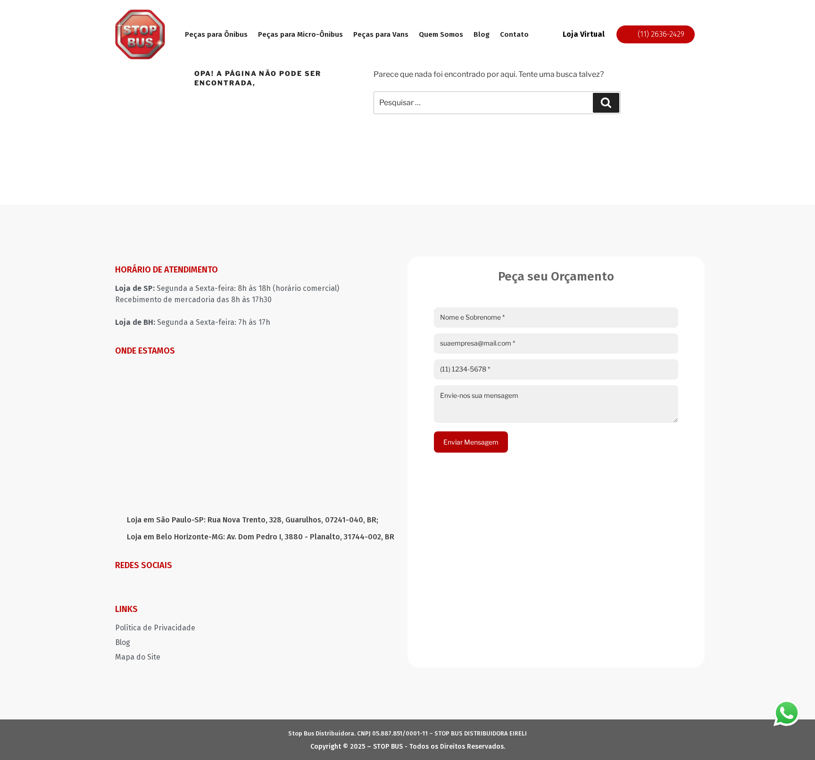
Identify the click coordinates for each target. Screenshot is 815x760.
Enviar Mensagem (471, 442)
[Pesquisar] (606, 103)
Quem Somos (441, 34)
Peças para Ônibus (216, 34)
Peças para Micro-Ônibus (300, 34)
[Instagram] (122, 585)
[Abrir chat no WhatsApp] (787, 713)
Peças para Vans (380, 34)
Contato (514, 34)
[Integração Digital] (635, 744)
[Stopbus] (140, 34)
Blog (482, 34)
